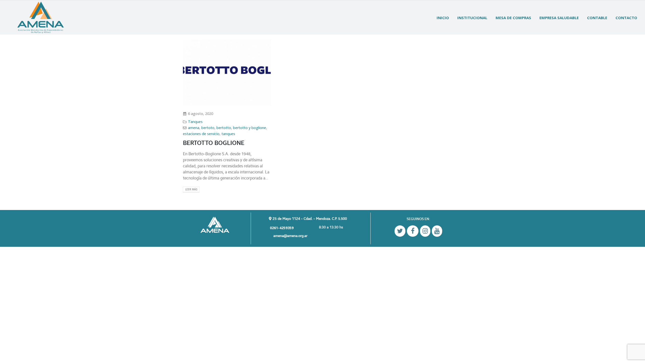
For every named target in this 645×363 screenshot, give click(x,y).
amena (193, 127)
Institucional (472, 17)
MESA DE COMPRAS (513, 17)
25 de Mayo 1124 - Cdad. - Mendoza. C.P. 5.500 (309, 218)
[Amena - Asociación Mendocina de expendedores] (40, 18)
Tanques (195, 121)
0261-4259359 (281, 227)
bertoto (207, 127)
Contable (597, 17)
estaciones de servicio (201, 133)
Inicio (443, 17)
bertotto (223, 127)
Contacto (626, 17)
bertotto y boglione (249, 127)
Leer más (191, 189)
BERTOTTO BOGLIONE (213, 143)
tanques (228, 133)
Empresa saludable (559, 17)
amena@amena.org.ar (290, 235)
